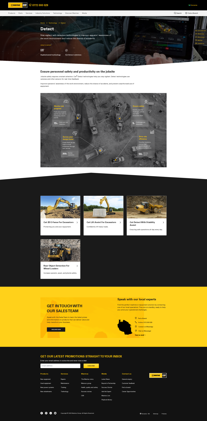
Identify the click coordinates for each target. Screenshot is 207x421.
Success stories (86, 391)
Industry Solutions (42, 13)
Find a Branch (192, 13)
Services (29, 13)
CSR (82, 395)
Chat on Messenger (144, 331)
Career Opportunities (129, 391)
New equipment (45, 379)
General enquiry (127, 379)
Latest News (106, 379)
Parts (20, 13)
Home (42, 23)
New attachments (46, 391)
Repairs (63, 379)
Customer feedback (128, 383)
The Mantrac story (87, 379)
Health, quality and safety (89, 387)
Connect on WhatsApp (145, 327)
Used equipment (45, 383)
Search (179, 13)
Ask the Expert (106, 391)
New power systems (47, 387)
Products (11, 13)
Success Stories (107, 387)
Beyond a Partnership (108, 383)
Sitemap (155, 414)
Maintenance (65, 383)
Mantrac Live (106, 395)
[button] (193, 5)
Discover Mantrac (72, 13)
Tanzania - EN (145, 414)
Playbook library (107, 400)
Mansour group (86, 383)
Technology (57, 13)
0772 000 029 (40, 5)
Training (63, 387)
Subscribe (91, 366)
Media (84, 13)
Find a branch (126, 387)
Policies (164, 414)
